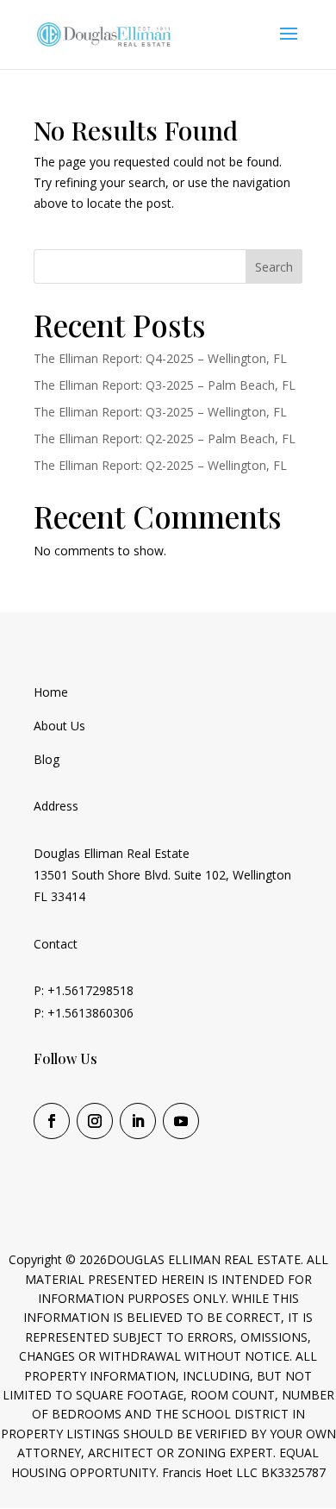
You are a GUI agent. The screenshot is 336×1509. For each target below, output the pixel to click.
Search (274, 267)
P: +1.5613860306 (84, 1013)
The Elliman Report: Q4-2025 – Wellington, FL (160, 358)
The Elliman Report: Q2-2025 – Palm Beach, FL (165, 438)
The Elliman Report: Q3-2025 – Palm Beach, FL (165, 385)
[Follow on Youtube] (181, 1121)
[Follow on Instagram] (95, 1121)
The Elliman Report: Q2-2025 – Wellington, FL (160, 465)
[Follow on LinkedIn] (138, 1121)
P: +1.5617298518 (84, 990)
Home (51, 692)
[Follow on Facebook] (52, 1121)
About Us (59, 725)
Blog (46, 759)
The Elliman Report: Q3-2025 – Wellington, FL (160, 412)
